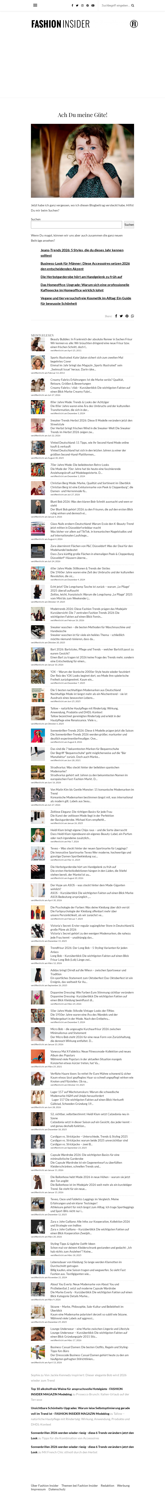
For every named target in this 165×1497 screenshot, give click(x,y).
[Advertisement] (82, 65)
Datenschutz (57, 1489)
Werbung (123, 1485)
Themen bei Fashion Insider (79, 1485)
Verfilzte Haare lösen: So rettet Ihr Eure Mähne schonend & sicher (90, 1073)
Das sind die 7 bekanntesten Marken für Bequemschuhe (84, 749)
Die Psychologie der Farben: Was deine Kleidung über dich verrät (90, 907)
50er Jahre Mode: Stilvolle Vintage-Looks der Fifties (82, 1010)
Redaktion (107, 1485)
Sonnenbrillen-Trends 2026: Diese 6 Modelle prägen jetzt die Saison (91, 730)
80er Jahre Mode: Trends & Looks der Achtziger (79, 402)
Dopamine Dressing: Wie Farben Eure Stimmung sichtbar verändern (92, 992)
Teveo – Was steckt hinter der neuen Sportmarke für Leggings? (88, 848)
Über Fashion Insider (45, 1485)
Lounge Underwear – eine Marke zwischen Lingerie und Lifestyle (89, 1329)
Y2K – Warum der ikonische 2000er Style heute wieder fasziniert (90, 671)
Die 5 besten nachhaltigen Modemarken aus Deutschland (85, 690)
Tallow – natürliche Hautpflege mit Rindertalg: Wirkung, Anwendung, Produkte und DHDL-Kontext (80, 1419)
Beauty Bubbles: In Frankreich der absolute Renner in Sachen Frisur (91, 339)
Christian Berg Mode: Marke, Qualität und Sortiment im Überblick (90, 483)
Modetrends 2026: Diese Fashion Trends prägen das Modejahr (88, 609)
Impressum (38, 1489)
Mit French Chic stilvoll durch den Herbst (69, 1452)
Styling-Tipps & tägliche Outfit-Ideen (72, 1243)
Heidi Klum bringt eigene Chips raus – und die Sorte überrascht (88, 830)
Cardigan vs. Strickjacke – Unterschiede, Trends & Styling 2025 (89, 1136)
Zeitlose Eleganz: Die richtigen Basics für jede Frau (81, 811)
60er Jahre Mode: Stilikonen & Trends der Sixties (80, 568)
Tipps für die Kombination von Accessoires (70, 1438)
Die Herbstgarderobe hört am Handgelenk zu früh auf (81, 277)
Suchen (36, 219)
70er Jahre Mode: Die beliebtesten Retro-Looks (79, 464)
